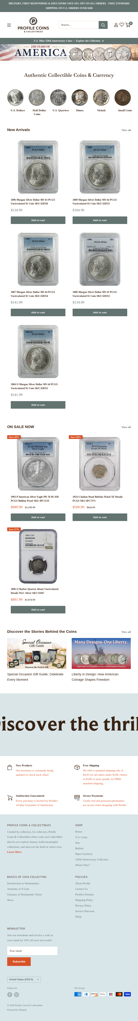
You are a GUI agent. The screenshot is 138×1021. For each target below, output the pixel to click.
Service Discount (84, 911)
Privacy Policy (83, 905)
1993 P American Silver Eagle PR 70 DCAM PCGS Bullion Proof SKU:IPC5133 (35, 499)
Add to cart (38, 220)
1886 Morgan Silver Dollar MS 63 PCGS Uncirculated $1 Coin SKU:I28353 (95, 294)
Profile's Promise (84, 894)
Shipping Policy (84, 900)
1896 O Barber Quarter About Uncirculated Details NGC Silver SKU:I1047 (34, 591)
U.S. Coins (81, 837)
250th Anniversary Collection (91, 859)
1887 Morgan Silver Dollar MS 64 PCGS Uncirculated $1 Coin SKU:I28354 (33, 294)
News (10, 900)
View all (126, 130)
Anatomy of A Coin (18, 888)
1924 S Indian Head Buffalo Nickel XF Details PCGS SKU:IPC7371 (98, 499)
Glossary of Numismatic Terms (24, 894)
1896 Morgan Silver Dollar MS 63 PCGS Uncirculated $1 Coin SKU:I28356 (33, 201)
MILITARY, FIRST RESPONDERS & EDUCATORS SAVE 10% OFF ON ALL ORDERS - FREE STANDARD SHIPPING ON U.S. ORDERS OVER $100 (69, 6)
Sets (77, 842)
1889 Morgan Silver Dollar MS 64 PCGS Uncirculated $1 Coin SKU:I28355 (95, 201)
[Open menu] (9, 25)
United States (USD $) (21, 979)
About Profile (82, 883)
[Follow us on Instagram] (16, 994)
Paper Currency (84, 853)
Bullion (79, 848)
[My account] (116, 25)
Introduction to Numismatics (23, 883)
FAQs (78, 916)
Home (78, 831)
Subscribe (19, 961)
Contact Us (81, 888)
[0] (128, 25)
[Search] (103, 25)
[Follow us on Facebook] (9, 994)
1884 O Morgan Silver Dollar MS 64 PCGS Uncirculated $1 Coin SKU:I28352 (34, 386)
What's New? (82, 865)
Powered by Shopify (17, 1009)
